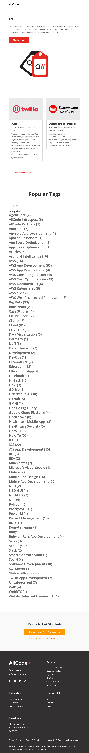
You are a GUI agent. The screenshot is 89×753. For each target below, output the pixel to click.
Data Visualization (23, 334)
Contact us (18, 40)
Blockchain (17, 307)
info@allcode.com (41, 638)
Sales (13, 541)
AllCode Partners (22, 224)
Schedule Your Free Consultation (44, 632)
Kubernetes (18, 463)
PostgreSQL (18, 509)
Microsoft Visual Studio (27, 467)
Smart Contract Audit (25, 555)
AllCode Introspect (23, 219)
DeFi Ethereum (20, 348)
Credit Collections (16, 706)
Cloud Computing (53, 671)
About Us (50, 703)
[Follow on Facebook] (10, 680)
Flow (12, 385)
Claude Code (19, 316)
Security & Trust (55, 740)
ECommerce (18, 362)
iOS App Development (26, 449)
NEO (12, 486)
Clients (14, 320)
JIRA (12, 458)
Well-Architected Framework (31, 596)
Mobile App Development (29, 481)
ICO (12, 440)
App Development (54, 667)
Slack (13, 550)
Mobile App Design (23, 477)
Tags (48, 710)
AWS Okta (16, 293)
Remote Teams (20, 527)
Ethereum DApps (22, 371)
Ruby (13, 532)
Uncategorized (20, 582)
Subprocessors (72, 740)
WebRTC (15, 591)
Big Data (15, 302)
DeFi (12, 343)
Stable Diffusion (21, 573)
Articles (15, 251)
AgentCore (17, 215)
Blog (48, 699)
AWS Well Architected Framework (35, 297)
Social (13, 559)
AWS (12, 261)
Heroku (15, 431)
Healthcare (17, 417)
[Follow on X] (25, 680)
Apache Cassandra (23, 238)
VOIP (18, 130)
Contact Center (16, 699)
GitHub (14, 398)
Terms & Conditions (34, 740)
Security (15, 545)
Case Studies (19, 311)
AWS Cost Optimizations (27, 279)
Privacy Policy (15, 740)
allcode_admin (19, 127)
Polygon (15, 504)
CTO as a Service (53, 681)
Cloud (13, 325)
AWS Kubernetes (22, 288)
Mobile (14, 472)
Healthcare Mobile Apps (27, 421)
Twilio (14, 123)
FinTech (15, 380)
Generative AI (19, 394)
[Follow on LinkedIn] (20, 680)
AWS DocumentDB (23, 284)
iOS (11, 444)
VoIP (12, 587)
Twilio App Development (28, 578)
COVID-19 (16, 330)
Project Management (25, 518)
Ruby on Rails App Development (34, 536)
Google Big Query (23, 408)
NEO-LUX (16, 495)
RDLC (13, 523)
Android (15, 229)
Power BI (16, 513)
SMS (13, 130)
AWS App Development (27, 265)
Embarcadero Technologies (62, 123)
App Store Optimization (27, 242)
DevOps (15, 357)
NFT (12, 500)
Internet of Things (56, 130)
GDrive (14, 389)
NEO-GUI (16, 490)
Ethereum (17, 366)
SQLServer (17, 568)
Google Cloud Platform (27, 412)
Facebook (16, 375)
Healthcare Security (24, 426)
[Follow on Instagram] (15, 680)
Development (19, 352)
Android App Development (30, 233)
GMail (13, 403)
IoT (11, 454)
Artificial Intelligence (25, 256)
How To (15, 435)
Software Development (27, 564)
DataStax (16, 339)
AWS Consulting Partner (27, 274)
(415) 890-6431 (58, 638)
